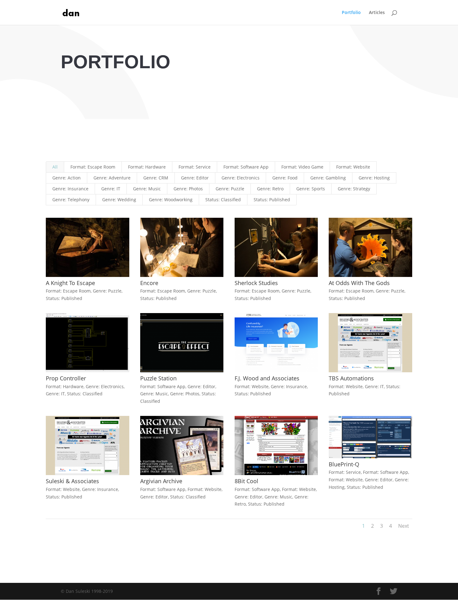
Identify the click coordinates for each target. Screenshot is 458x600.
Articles (377, 12)
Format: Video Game (302, 167)
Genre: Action (66, 178)
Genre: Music (147, 189)
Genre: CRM (155, 178)
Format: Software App (246, 167)
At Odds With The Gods (359, 283)
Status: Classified (223, 199)
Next (403, 525)
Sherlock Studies (256, 283)
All (55, 167)
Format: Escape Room (92, 167)
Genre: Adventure (112, 178)
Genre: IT (110, 189)
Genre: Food (285, 178)
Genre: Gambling (328, 178)
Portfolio (351, 12)
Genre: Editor (195, 178)
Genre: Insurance (70, 189)
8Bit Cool (246, 481)
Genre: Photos (188, 189)
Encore (149, 283)
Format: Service (195, 167)
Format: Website (353, 167)
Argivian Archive (161, 481)
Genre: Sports (310, 189)
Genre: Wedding (119, 199)
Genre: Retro (270, 189)
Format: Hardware (147, 167)
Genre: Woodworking (171, 199)
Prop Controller (66, 378)
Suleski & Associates (72, 481)
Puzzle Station (158, 378)
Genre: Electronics (241, 178)
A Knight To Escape (70, 283)
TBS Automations (351, 378)
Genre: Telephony (70, 199)
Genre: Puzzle (230, 189)
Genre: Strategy (354, 189)
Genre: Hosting (374, 178)
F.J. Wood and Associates (267, 378)
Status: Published (272, 199)
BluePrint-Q (344, 464)
